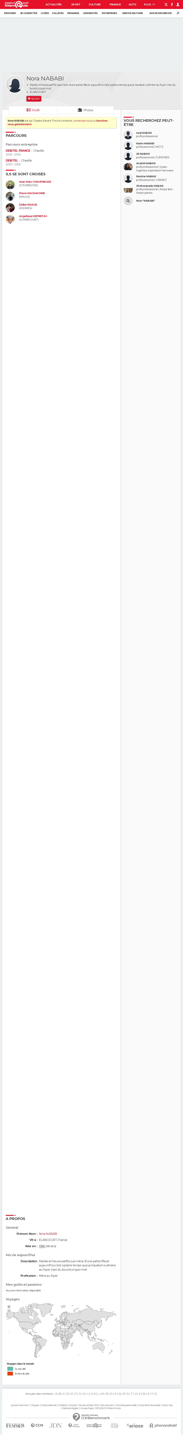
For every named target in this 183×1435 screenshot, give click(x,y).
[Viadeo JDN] (114, 1425)
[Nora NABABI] (15, 84)
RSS (97, 1405)
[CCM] (37, 1425)
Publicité (63, 1405)
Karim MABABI (145, 143)
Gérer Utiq (167, 1405)
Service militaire (132, 13)
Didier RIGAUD (28, 204)
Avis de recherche (160, 13)
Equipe (35, 1405)
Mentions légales (70, 1408)
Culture (94, 4)
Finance (115, 4)
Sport (75, 4)
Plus (147, 4)
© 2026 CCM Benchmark (108, 1408)
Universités (90, 13)
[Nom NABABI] (128, 200)
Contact (73, 1405)
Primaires (73, 13)
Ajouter (35, 98)
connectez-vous (82, 120)
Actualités (54, 4)
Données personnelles (126, 1405)
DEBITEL (12, 160)
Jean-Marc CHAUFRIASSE (35, 181)
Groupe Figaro (87, 1408)
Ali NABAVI (142, 153)
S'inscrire (10, 13)
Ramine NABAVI (146, 176)
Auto (132, 4)
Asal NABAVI (144, 132)
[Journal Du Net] (56, 1425)
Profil (35, 110)
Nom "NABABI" (145, 200)
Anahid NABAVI (145, 163)
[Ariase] (135, 1425)
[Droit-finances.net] (74, 1425)
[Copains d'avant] (94, 1425)
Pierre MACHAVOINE (32, 193)
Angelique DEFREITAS (33, 216)
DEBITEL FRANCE (18, 150)
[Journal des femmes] (15, 1425)
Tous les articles (86, 1405)
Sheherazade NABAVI (149, 185)
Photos (88, 110)
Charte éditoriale (49, 1405)
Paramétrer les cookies (149, 1405)
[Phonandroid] (163, 1425)
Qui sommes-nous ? (20, 1405)
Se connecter (28, 13)
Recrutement (107, 1405)
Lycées (45, 13)
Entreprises (109, 13)
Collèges (58, 13)
